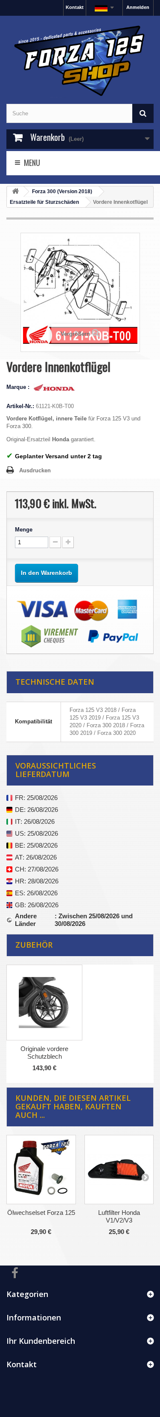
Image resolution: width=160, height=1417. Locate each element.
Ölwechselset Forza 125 (41, 1212)
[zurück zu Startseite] (15, 191)
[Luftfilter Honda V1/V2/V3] (119, 1169)
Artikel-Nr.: (20, 406)
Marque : (18, 387)
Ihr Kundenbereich (40, 1341)
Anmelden (137, 7)
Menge (23, 529)
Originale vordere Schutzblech (44, 1052)
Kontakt (75, 7)
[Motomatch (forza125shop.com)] (80, 59)
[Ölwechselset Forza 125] (41, 1169)
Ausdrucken (35, 470)
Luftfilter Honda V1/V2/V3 (119, 1216)
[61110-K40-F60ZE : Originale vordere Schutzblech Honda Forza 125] (44, 1002)
